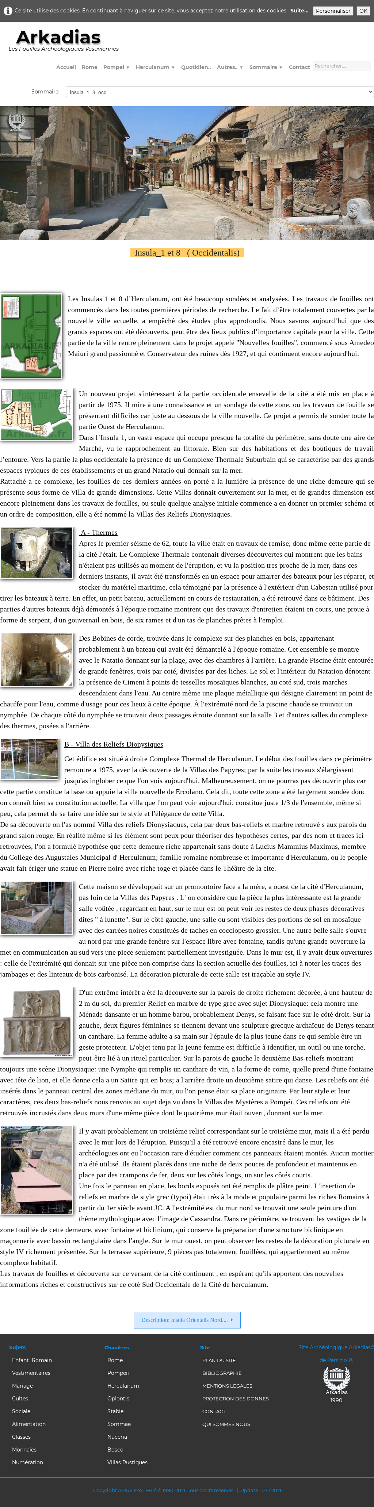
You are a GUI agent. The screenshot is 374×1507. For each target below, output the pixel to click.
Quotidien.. (196, 67)
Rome (90, 67)
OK (363, 11)
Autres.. (230, 67)
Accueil (66, 67)
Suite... (299, 10)
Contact (299, 67)
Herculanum (155, 67)
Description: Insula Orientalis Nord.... (184, 1320)
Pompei (116, 67)
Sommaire (266, 67)
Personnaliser (333, 11)
